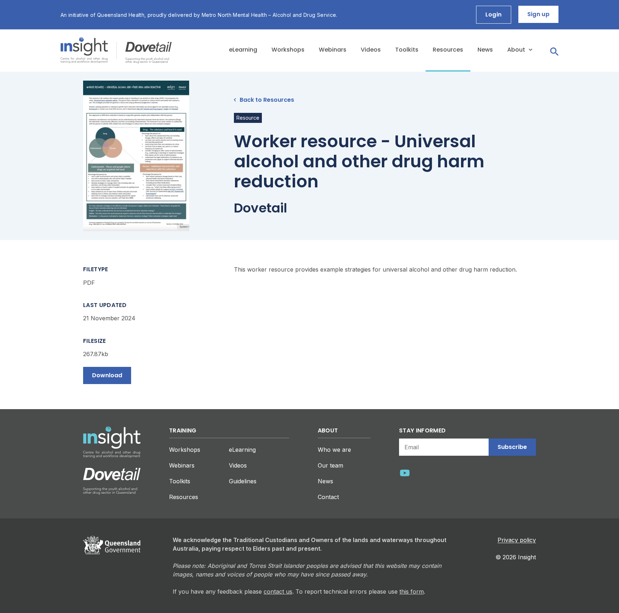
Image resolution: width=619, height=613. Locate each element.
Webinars (332, 50)
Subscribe (512, 447)
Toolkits (406, 50)
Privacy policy (517, 539)
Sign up (538, 14)
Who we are (334, 449)
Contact (328, 497)
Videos (371, 50)
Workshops (288, 50)
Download (107, 375)
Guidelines (242, 481)
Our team (330, 465)
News (485, 50)
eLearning (243, 50)
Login (493, 14)
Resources (448, 50)
